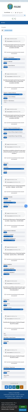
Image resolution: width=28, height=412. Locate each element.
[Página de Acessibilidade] (22, 13)
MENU (4, 22)
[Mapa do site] (20, 13)
